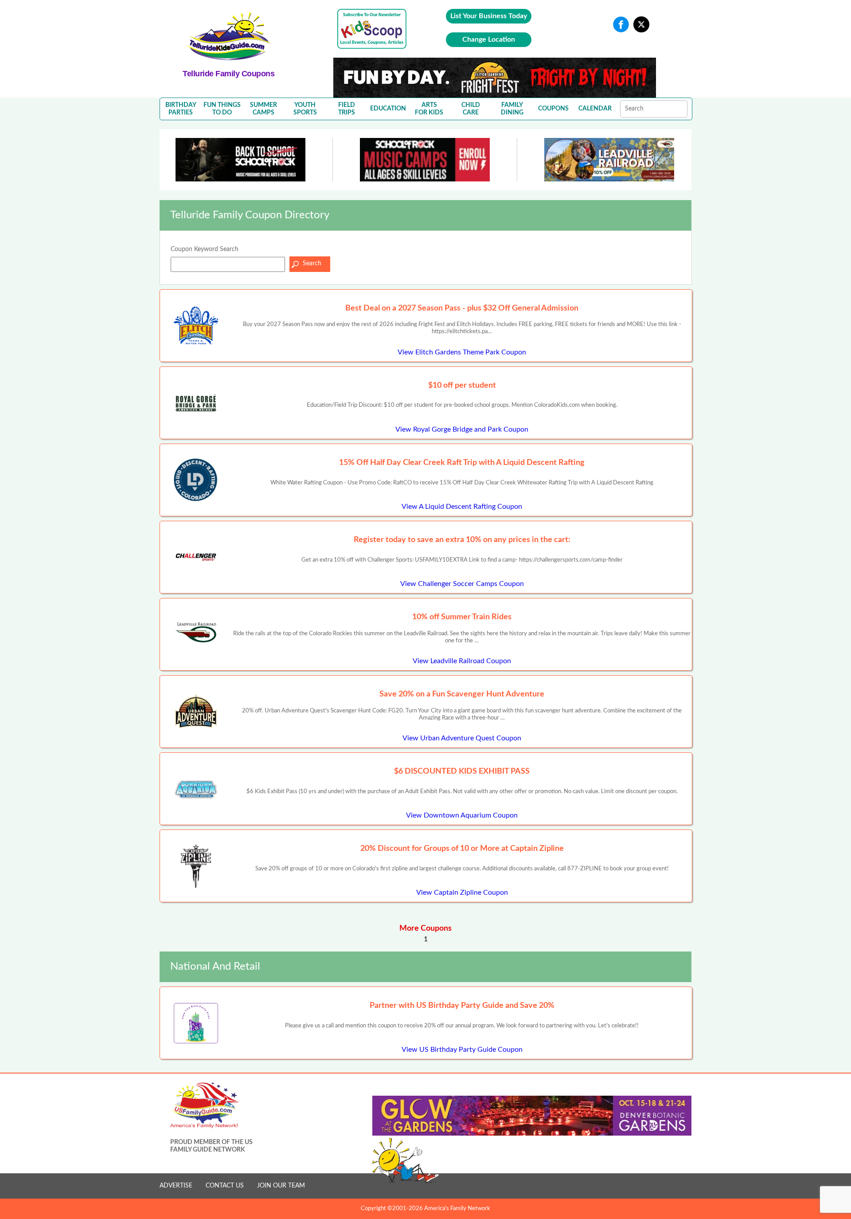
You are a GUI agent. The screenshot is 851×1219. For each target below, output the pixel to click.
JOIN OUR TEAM (281, 1186)
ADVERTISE (176, 1186)
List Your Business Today (488, 16)
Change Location (488, 39)
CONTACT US (225, 1186)
